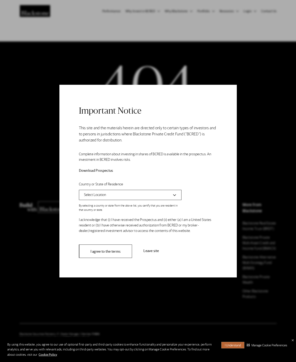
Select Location (95, 194)
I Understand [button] (233, 345)
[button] (267, 345)
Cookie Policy (48, 354)
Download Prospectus (96, 170)
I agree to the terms (106, 251)
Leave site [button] (151, 250)
